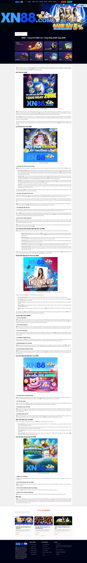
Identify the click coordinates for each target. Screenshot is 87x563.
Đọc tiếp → (17, 534)
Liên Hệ (54, 1)
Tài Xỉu (45, 1)
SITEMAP (57, 554)
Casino (33, 1)
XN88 (26, 1)
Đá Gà (37, 1)
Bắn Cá (29, 1)
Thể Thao (50, 1)
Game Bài (41, 1)
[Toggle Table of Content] (25, 33)
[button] (71, 526)
